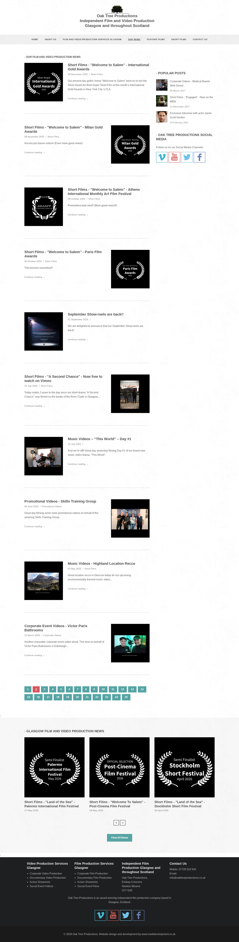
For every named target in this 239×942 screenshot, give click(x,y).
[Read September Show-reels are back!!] (43, 331)
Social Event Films (88, 886)
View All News (119, 837)
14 (142, 689)
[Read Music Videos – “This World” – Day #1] (43, 456)
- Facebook (199, 157)
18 (57, 697)
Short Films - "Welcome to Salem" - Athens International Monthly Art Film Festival (104, 191)
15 (28, 697)
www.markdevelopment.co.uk (158, 934)
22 (96, 697)
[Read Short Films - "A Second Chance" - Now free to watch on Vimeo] (130, 393)
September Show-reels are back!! (96, 314)
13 (132, 689)
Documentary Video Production (48, 877)
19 (67, 697)
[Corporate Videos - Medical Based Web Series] (161, 85)
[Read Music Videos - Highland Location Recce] (43, 580)
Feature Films (156, 39)
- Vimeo (162, 157)
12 (122, 689)
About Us (51, 39)
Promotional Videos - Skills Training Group (60, 501)
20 (77, 697)
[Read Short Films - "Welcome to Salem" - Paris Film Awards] (130, 269)
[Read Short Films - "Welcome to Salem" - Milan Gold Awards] (130, 144)
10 (103, 689)
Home (35, 39)
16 (38, 697)
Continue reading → (78, 98)
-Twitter (187, 157)
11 (113, 689)
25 (126, 697)
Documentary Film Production (94, 877)
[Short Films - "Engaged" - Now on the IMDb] (161, 101)
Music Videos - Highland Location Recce (101, 563)
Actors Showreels (40, 882)
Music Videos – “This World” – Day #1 (99, 439)
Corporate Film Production (92, 873)
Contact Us (200, 39)
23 (106, 697)
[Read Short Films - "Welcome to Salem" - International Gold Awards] (43, 82)
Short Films (178, 39)
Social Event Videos (41, 886)
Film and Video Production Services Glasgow (92, 39)
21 (87, 697)
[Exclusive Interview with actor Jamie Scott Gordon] (161, 117)
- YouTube (174, 157)
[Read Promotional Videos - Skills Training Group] (130, 518)
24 (116, 697)
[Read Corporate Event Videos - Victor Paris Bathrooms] (130, 643)
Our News (134, 39)
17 (48, 697)
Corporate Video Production (46, 873)
